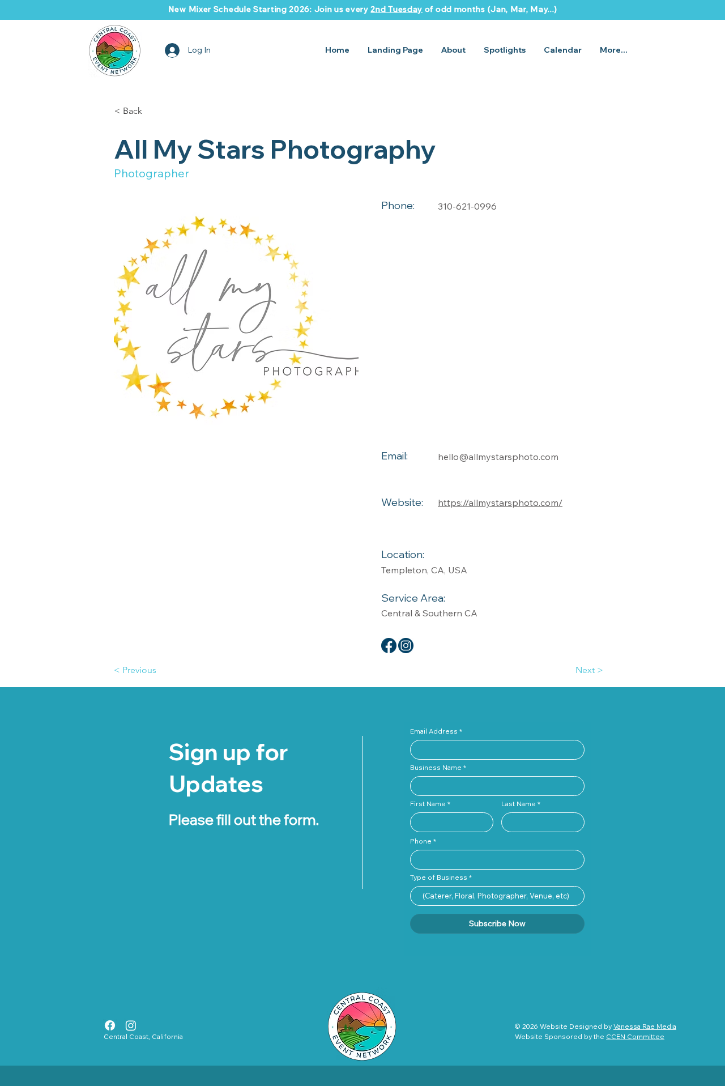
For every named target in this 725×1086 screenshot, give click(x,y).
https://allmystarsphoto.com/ (500, 502)
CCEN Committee (635, 1036)
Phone (421, 841)
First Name (428, 803)
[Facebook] (110, 1025)
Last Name (518, 803)
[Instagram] (131, 1025)
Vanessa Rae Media (644, 1026)
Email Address (434, 731)
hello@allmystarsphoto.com (498, 456)
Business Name (436, 767)
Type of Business (438, 877)
